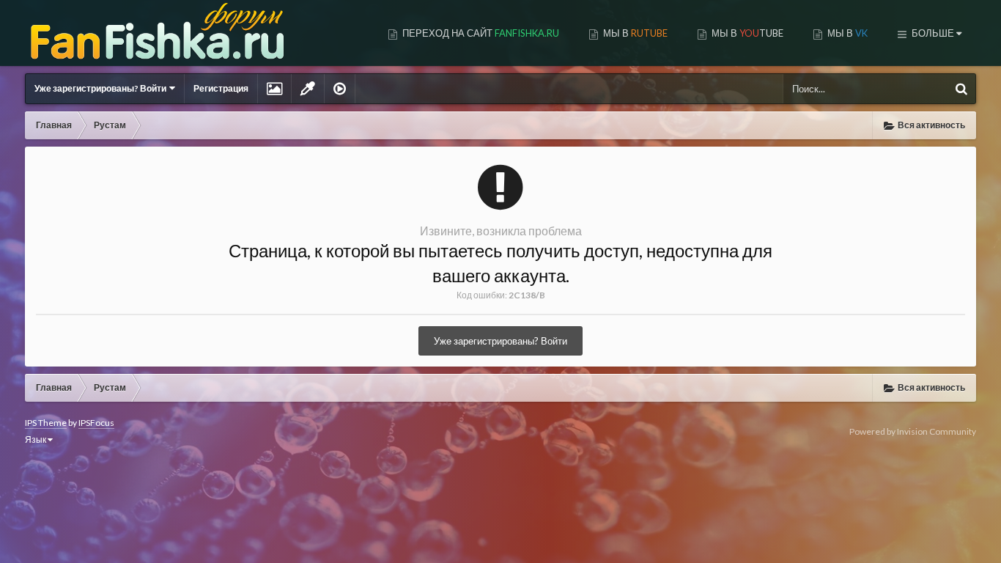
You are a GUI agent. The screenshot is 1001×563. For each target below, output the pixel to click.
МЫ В (634, 33)
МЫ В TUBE (746, 33)
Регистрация (220, 88)
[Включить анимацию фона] (340, 88)
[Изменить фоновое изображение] (274, 88)
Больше (932, 33)
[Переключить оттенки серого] (308, 88)
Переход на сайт (479, 33)
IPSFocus (96, 422)
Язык (36, 439)
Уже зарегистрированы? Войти (101, 88)
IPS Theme (46, 422)
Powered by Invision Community (912, 431)
